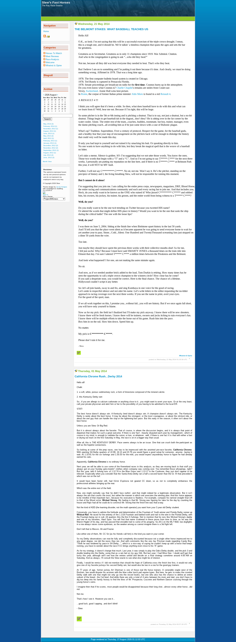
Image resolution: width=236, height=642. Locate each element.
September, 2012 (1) (51, 150)
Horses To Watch (54, 53)
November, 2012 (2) (50, 148)
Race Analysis (52, 59)
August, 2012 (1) (49, 153)
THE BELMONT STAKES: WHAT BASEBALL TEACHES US (111, 29)
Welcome (50, 62)
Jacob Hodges (61, 187)
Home (46, 31)
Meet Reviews (52, 56)
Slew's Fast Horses (56, 2)
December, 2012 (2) (50, 145)
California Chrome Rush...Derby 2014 (98, 376)
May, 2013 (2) (48, 136)
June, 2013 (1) (48, 133)
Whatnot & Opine (185, 356)
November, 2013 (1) (50, 129)
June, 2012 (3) (48, 157)
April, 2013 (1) (48, 138)
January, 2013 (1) (49, 143)
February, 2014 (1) (50, 126)
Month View (47, 161)
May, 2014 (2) (48, 124)
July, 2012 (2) (48, 155)
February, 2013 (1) (50, 141)
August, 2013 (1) (49, 131)
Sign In (45, 195)
